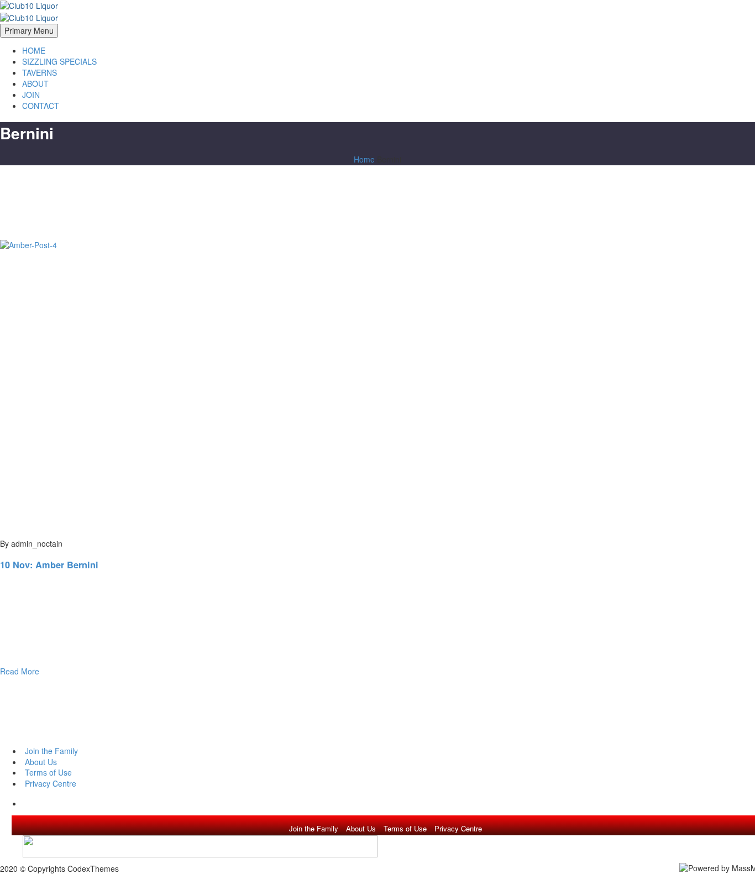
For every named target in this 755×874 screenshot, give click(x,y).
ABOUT (35, 83)
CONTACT (40, 105)
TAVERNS (39, 72)
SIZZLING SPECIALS (59, 61)
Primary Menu (29, 30)
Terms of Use (405, 828)
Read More (19, 671)
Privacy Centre (458, 828)
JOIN (31, 94)
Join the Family (313, 828)
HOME (33, 50)
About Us (361, 828)
